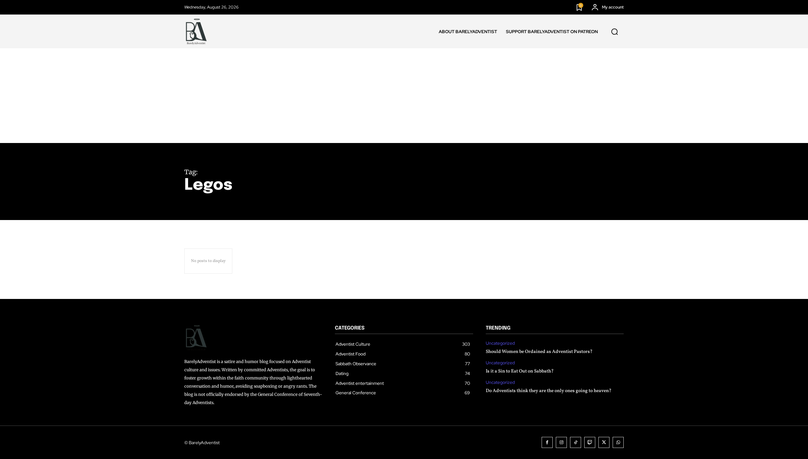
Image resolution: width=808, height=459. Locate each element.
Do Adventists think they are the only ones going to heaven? (548, 391)
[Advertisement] (404, 95)
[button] (614, 31)
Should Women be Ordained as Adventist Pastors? (539, 352)
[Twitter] (603, 442)
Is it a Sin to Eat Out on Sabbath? (520, 371)
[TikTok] (575, 442)
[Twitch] (589, 442)
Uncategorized (500, 343)
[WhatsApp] (618, 442)
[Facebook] (547, 442)
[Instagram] (561, 442)
